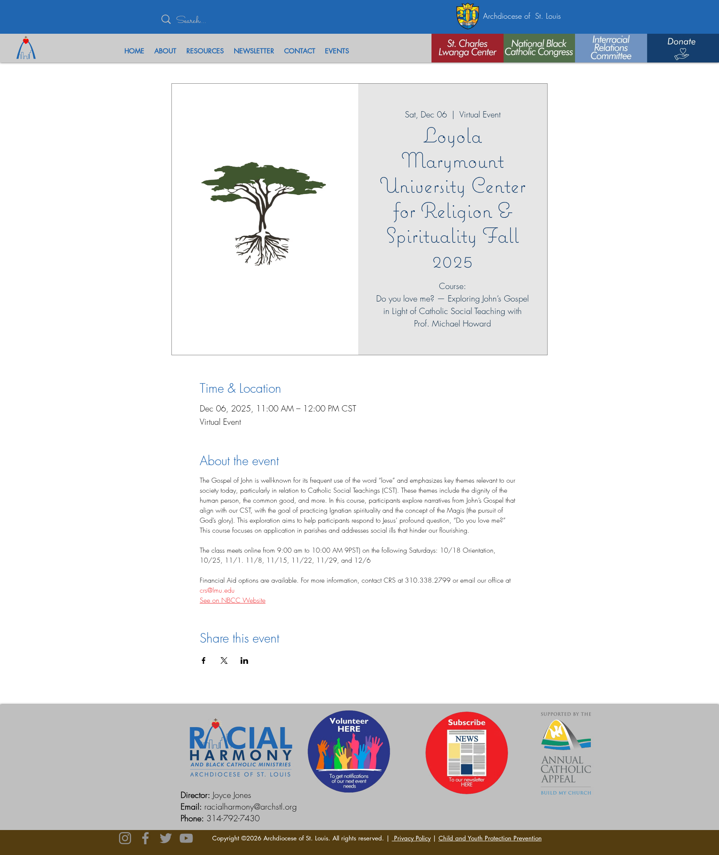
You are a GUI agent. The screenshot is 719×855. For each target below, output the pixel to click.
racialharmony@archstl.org (250, 806)
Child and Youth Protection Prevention (490, 838)
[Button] (463, 48)
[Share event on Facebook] (204, 660)
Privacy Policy (411, 838)
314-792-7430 (233, 818)
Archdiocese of (509, 16)
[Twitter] (166, 838)
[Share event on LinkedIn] (244, 660)
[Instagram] (125, 838)
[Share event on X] (224, 660)
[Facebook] (145, 838)
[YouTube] (186, 838)
